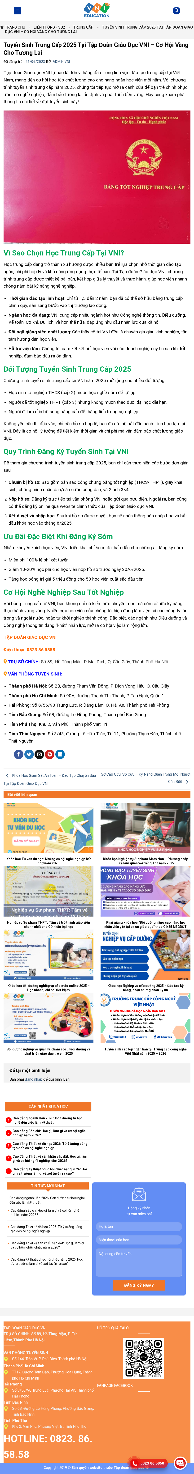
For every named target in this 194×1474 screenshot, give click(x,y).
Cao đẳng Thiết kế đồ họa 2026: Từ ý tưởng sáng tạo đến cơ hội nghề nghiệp (50, 1146)
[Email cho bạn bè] (39, 754)
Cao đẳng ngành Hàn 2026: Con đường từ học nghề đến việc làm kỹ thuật (48, 1120)
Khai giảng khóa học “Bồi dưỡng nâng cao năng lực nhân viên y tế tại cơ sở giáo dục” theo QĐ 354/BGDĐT (145, 925)
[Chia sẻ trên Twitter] (29, 754)
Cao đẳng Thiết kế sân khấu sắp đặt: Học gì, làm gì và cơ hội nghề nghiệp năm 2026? (50, 1159)
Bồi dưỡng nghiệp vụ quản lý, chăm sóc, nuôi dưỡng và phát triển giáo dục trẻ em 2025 (48, 1051)
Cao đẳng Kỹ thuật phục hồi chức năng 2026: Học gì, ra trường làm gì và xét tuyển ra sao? (50, 1171)
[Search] (176, 10)
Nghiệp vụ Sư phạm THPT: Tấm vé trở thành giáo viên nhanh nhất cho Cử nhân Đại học (48, 925)
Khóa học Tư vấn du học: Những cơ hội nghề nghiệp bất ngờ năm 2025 (48, 861)
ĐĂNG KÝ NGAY (139, 1285)
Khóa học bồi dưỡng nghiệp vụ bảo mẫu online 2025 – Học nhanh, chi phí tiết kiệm (49, 988)
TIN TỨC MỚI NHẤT (48, 1186)
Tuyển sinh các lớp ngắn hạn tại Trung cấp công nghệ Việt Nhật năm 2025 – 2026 (145, 1051)
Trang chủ (15, 27)
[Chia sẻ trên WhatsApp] (8, 754)
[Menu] (17, 10)
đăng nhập (33, 1079)
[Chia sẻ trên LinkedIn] (60, 754)
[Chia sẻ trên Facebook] (18, 754)
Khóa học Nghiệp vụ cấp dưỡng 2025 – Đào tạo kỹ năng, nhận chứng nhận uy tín (146, 988)
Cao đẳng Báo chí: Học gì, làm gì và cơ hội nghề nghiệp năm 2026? (49, 1133)
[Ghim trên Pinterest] (49, 754)
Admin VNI (61, 62)
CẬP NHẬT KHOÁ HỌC (48, 1106)
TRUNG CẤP (83, 27)
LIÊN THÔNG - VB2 (49, 27)
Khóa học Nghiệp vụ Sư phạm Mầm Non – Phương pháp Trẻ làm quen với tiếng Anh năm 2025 (145, 861)
